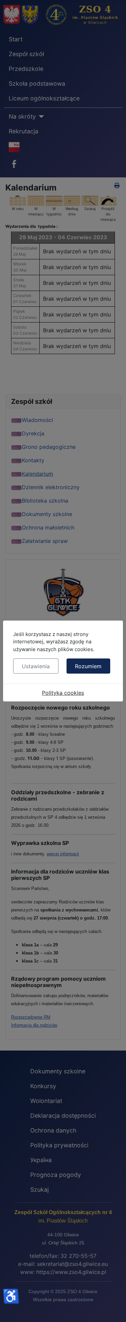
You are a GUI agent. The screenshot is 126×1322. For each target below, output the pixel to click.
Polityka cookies (63, 692)
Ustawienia (36, 666)
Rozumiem (88, 666)
